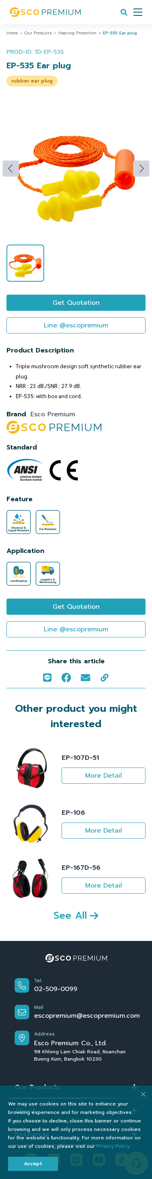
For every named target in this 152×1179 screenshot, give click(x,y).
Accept (33, 1163)
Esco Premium (52, 414)
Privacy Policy (113, 1146)
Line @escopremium (76, 325)
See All (70, 915)
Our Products (38, 33)
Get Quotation (76, 303)
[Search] (124, 12)
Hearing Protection (77, 33)
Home (12, 33)
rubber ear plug (32, 80)
